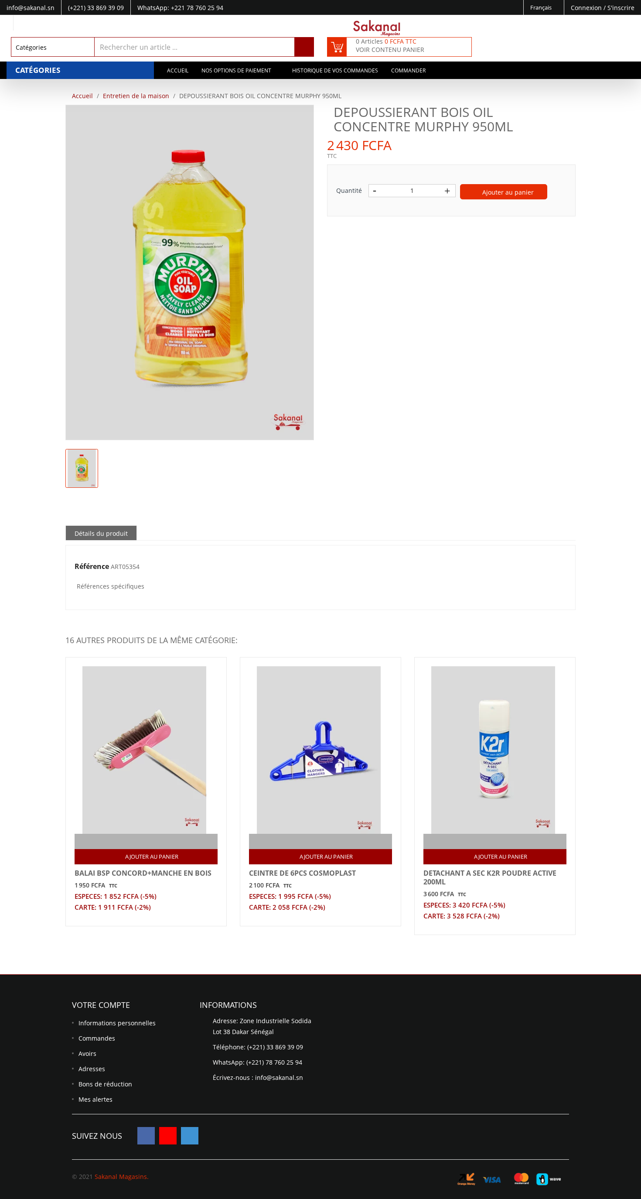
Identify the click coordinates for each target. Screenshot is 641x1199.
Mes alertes (95, 1099)
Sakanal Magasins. (122, 1176)
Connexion (587, 7)
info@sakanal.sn (279, 1077)
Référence (92, 567)
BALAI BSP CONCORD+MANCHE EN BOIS (143, 873)
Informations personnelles (117, 1023)
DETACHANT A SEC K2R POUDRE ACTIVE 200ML (489, 877)
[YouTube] (168, 1135)
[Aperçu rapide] (155, 841)
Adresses (91, 1069)
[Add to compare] (138, 841)
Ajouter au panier (507, 192)
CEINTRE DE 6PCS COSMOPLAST (302, 873)
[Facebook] (146, 1135)
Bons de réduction (105, 1084)
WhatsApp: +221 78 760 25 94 (180, 7)
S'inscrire (620, 7)
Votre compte (101, 1005)
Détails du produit (101, 533)
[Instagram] (189, 1135)
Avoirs (87, 1053)
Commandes (96, 1038)
